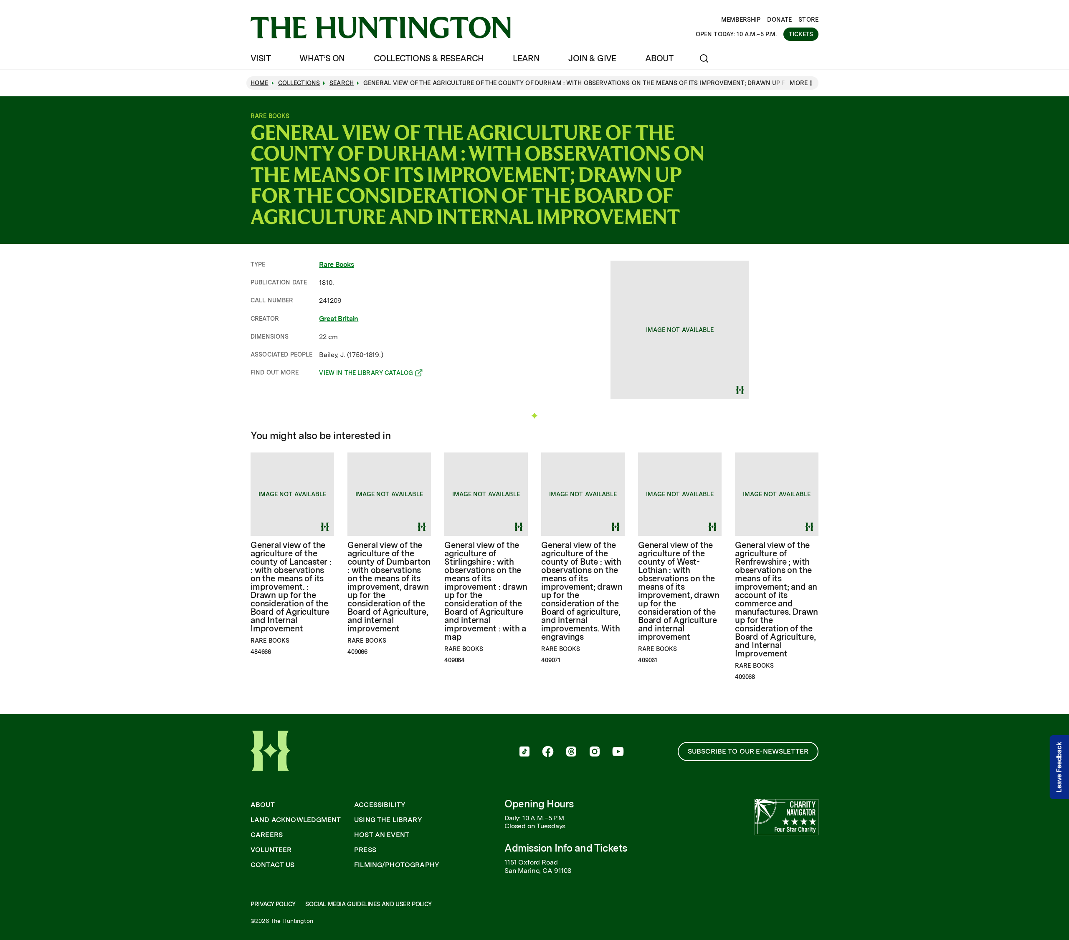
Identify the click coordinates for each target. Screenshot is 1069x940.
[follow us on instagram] (594, 752)
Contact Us (273, 865)
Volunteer (271, 850)
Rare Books (336, 265)
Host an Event (381, 835)
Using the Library (388, 820)
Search (341, 83)
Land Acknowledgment (296, 820)
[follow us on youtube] (618, 752)
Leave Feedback (1059, 767)
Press (365, 850)
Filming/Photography (396, 865)
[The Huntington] (381, 27)
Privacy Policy (273, 904)
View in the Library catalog (366, 374)
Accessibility (379, 805)
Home (260, 83)
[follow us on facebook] (548, 752)
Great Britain (338, 319)
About (659, 58)
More (799, 83)
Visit (261, 58)
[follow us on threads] (571, 752)
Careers (267, 835)
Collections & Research (429, 58)
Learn (526, 58)
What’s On (322, 58)
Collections (299, 83)
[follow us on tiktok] (524, 752)
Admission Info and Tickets (565, 848)
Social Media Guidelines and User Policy (368, 904)
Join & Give (592, 58)
